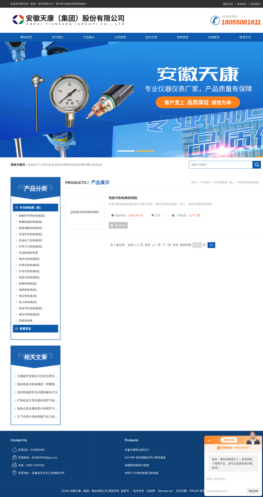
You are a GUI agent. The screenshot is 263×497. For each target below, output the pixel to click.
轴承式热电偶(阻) (29, 258)
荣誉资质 (182, 37)
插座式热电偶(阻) (29, 314)
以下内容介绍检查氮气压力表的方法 (37, 416)
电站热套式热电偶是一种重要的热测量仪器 (37, 384)
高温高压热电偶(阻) (30, 234)
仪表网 (151, 490)
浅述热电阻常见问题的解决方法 (37, 392)
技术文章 (151, 37)
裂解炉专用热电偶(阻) (32, 215)
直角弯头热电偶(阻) (30, 308)
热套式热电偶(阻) (29, 277)
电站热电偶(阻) (28, 295)
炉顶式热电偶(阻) (29, 271)
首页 (194, 182)
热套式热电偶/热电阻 (123, 197)
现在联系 (120, 225)
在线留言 (242, 4)
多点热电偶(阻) (28, 302)
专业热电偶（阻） (31, 207)
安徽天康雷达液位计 (137, 449)
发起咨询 (253, 491)
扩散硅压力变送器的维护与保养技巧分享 (37, 400)
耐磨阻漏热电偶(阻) (30, 221)
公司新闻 (120, 37)
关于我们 (57, 37)
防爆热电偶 (25, 320)
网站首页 (228, 4)
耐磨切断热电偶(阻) (30, 228)
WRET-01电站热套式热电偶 (141, 472)
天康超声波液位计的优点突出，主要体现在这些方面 (37, 376)
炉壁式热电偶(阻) (29, 265)
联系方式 (245, 37)
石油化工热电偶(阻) (30, 240)
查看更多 (25, 328)
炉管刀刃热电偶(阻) (30, 246)
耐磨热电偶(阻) (28, 283)
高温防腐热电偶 (28, 252)
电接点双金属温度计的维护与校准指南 (37, 408)
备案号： (126, 490)
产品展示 (89, 37)
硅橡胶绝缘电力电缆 (137, 465)
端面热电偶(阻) (28, 289)
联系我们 (256, 4)
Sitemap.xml (165, 490)
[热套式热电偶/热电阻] (84, 212)
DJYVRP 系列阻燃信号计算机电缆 (145, 457)
